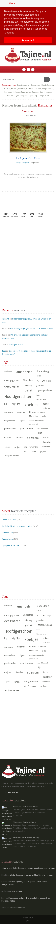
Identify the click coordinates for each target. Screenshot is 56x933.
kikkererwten (41, 399)
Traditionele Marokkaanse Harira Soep (26, 838)
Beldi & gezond (23, 85)
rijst (39, 432)
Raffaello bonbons (17, 907)
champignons (11, 380)
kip (5, 403)
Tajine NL (5, 319)
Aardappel (8, 371)
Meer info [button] (9, 32)
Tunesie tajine (7, 539)
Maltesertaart (7, 532)
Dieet (43, 85)
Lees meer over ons (11, 792)
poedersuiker (10, 428)
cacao (38, 376)
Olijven (22, 420)
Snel (41, 92)
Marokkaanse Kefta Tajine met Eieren (25, 807)
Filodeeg (28, 385)
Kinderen (29, 88)
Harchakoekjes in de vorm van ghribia (17, 526)
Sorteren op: (28, 111)
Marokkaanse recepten (37, 412)
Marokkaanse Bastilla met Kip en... (25, 822)
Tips (36, 95)
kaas (38, 395)
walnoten (46, 447)
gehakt (29, 390)
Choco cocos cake (9, 520)
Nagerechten (47, 88)
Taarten (10, 95)
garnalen (40, 385)
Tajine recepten (21, 95)
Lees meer (28, 183)
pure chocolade (26, 428)
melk (44, 416)
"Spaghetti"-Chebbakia (11, 545)
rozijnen (7, 437)
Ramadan (8, 92)
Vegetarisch (44, 95)
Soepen (48, 92)
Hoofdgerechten (18, 88)
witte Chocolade (30, 451)
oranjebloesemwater (36, 420)
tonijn (17, 447)
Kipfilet (16, 403)
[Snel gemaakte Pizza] (28, 137)
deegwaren (12, 386)
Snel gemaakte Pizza (28, 158)
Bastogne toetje (16, 344)
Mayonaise (33, 416)
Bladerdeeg (42, 371)
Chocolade (28, 380)
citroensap (44, 380)
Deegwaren (35, 85)
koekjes (31, 404)
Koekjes (38, 88)
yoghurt (43, 451)
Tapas (30, 95)
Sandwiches (26, 92)
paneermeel (33, 424)
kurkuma (46, 408)
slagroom (33, 437)
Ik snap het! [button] (28, 40)
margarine (21, 412)
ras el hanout (42, 428)
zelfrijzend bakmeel (11, 456)
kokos (46, 403)
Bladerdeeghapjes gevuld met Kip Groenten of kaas (31, 328)
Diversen (50, 85)
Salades (16, 92)
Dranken (6, 88)
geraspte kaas (45, 390)
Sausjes (35, 92)
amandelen (24, 372)
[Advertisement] (23, 241)
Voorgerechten (31, 447)
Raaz (4, 351)
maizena (8, 412)
